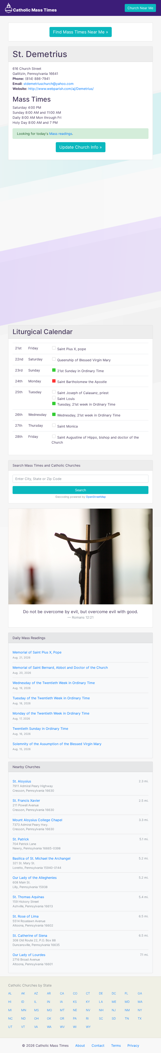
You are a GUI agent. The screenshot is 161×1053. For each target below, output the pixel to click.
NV (88, 1010)
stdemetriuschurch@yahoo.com (48, 84)
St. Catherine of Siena (30, 935)
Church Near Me (140, 8)
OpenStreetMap (96, 496)
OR (62, 1018)
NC (10, 1018)
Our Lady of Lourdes (29, 955)
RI (87, 1018)
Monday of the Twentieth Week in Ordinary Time (51, 713)
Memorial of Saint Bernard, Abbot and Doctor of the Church (60, 667)
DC (114, 993)
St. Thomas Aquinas (28, 897)
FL (126, 993)
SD (114, 1018)
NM (127, 1010)
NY (140, 1010)
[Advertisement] (80, 194)
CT (88, 993)
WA (49, 1027)
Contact (98, 1045)
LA (101, 1001)
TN (127, 1018)
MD (127, 1001)
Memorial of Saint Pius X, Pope (37, 652)
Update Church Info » (80, 147)
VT (23, 1027)
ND (23, 1018)
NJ (114, 1010)
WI (75, 1027)
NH (101, 1010)
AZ (36, 993)
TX (140, 1018)
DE (101, 993)
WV (62, 1027)
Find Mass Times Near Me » (80, 31)
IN (48, 1001)
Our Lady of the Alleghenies (35, 878)
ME (114, 1001)
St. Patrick (21, 839)
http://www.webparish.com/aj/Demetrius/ (61, 89)
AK (23, 993)
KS (75, 1001)
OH (36, 1018)
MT (62, 1010)
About (80, 1045)
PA (75, 1018)
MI (10, 1010)
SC (101, 1018)
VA (36, 1027)
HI (9, 1001)
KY (88, 1001)
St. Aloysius (22, 781)
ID (22, 1001)
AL (10, 993)
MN (23, 1010)
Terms (116, 1045)
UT (10, 1027)
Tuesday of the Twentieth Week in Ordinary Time (51, 698)
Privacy (133, 1045)
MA (140, 1001)
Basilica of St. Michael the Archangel (41, 858)
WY (88, 1027)
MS (36, 1010)
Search (80, 490)
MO (49, 1010)
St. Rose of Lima (26, 916)
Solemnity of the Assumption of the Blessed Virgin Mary (57, 744)
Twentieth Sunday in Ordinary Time (40, 728)
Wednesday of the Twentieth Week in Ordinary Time (54, 683)
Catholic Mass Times (34, 10)
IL (35, 1001)
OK (49, 1018)
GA (140, 993)
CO (75, 993)
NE (75, 1010)
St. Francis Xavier (26, 800)
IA (61, 1001)
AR (49, 993)
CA (62, 993)
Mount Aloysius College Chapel (37, 820)
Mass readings (60, 133)
